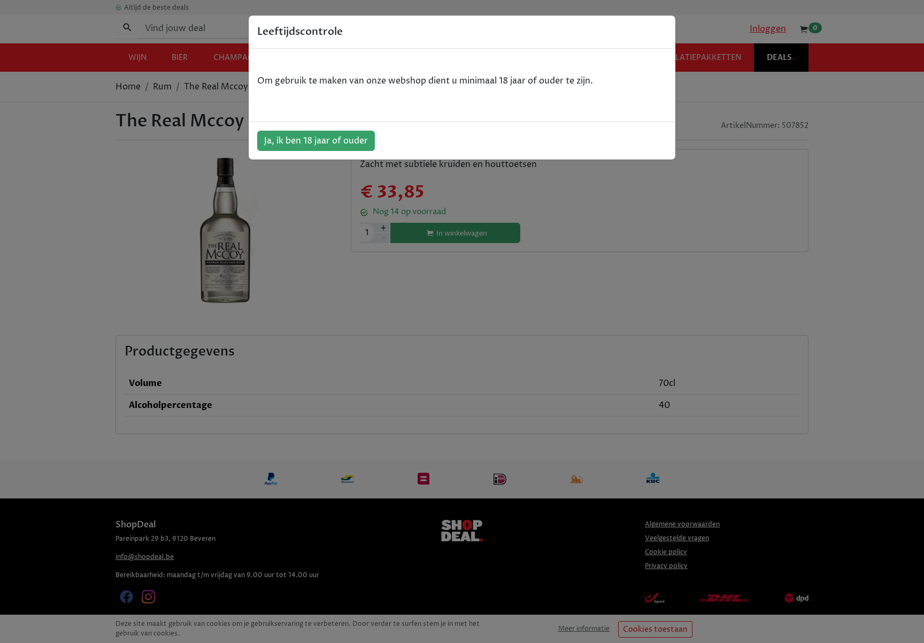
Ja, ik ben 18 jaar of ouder (316, 141)
